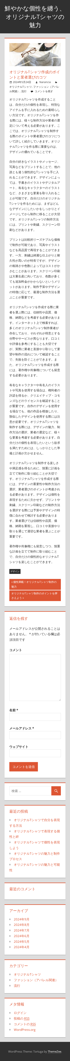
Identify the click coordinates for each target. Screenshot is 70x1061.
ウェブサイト (18, 746)
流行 (24, 91)
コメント (15, 650)
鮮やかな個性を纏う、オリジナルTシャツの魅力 (35, 17)
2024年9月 (21, 919)
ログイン (20, 1013)
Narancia (45, 82)
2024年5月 (21, 941)
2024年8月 (21, 924)
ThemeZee (54, 1051)
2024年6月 (21, 936)
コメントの (25, 1024)
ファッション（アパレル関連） (36, 980)
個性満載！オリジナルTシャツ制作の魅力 (34, 585)
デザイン (14, 571)
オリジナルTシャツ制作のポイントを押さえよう (34, 596)
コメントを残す (44, 91)
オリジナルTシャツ (20, 86)
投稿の (21, 1018)
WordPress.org (24, 1029)
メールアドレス (21, 728)
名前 (13, 710)
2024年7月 (21, 930)
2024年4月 (21, 947)
